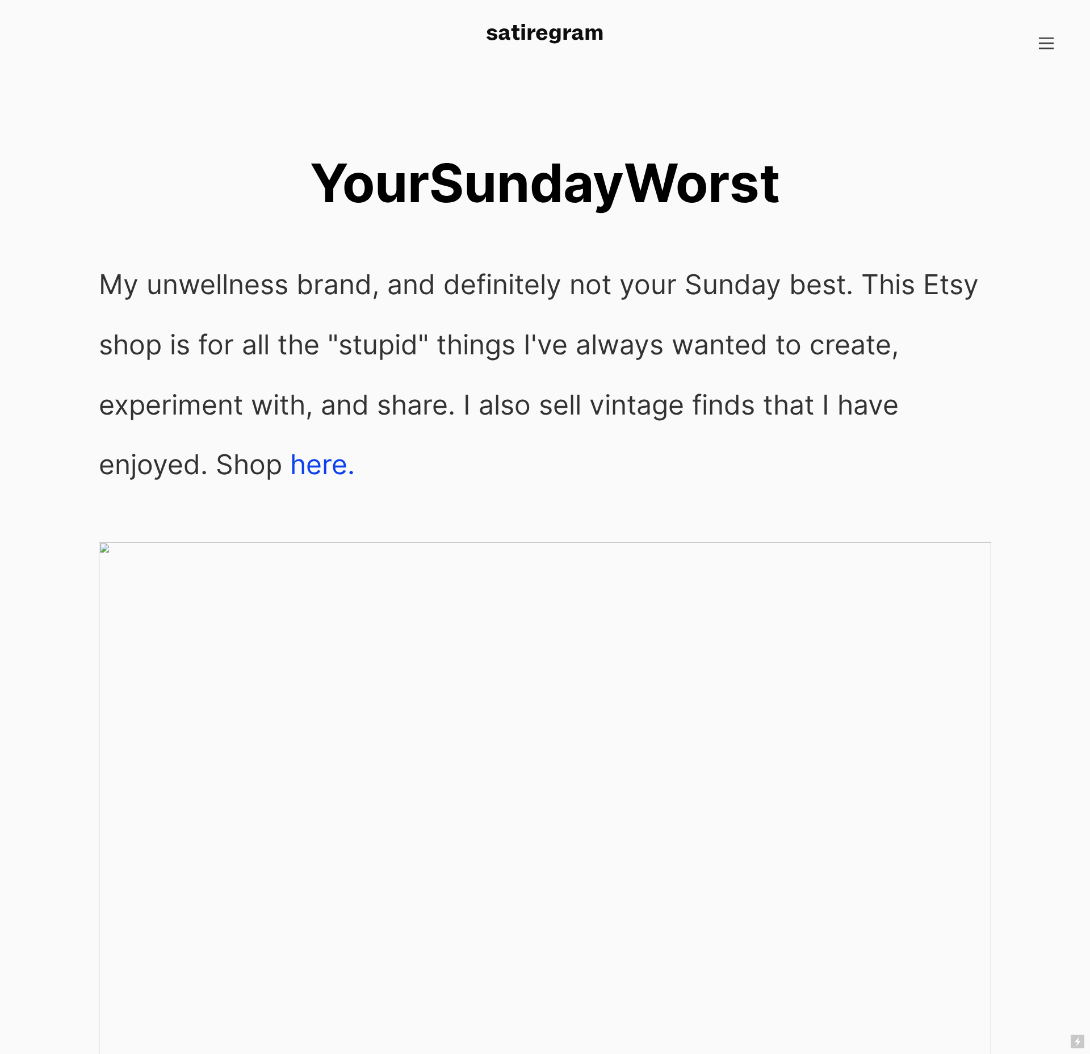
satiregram (545, 31)
